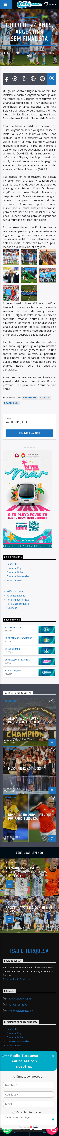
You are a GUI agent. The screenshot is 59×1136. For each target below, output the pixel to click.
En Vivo (52, 4)
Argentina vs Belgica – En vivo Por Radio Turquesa (29, 909)
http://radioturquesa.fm (21, 998)
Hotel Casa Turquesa (18, 603)
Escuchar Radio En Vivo (15, 979)
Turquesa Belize (15, 572)
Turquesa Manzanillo (18, 576)
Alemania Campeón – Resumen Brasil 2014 (23, 720)
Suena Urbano (12, 649)
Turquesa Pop (14, 568)
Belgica (45, 397)
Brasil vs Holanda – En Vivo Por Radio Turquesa (29, 817)
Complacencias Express (17, 660)
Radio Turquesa (32, 53)
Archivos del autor (29, 433)
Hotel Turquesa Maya (18, 599)
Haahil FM (12, 563)
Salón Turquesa (15, 591)
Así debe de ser (13, 628)
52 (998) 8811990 (18, 1004)
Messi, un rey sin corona (27, 768)
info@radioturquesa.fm (21, 1010)
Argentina (30, 397)
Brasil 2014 (29, 20)
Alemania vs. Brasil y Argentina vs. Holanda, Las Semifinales (26, 872)
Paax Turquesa (14, 580)
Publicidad (12, 607)
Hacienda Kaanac (16, 595)
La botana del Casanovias (19, 638)
